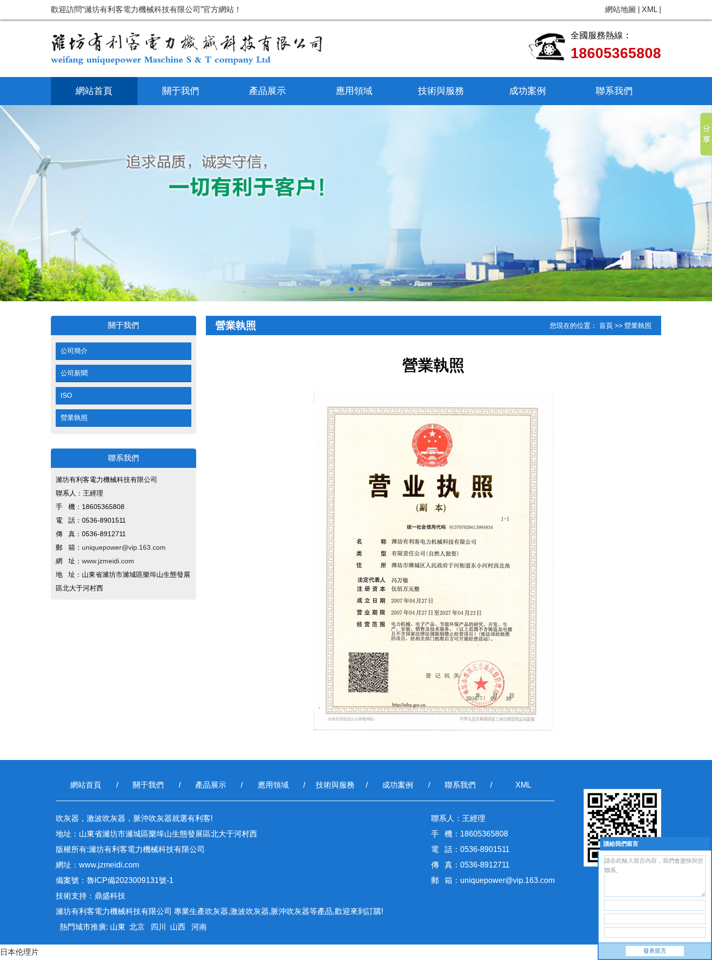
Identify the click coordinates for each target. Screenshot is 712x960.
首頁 (606, 325)
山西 (178, 927)
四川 (157, 927)
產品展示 (267, 91)
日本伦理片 (19, 952)
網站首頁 (94, 91)
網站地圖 (620, 9)
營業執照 (74, 417)
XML (649, 9)
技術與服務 (441, 91)
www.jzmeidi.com (108, 561)
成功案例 (527, 91)
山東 (117, 927)
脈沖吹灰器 (290, 911)
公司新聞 (74, 373)
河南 (198, 927)
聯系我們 (614, 91)
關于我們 (180, 91)
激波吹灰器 (249, 911)
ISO (66, 395)
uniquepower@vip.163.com (124, 547)
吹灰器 (216, 911)
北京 (137, 927)
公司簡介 (74, 351)
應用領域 (354, 91)
